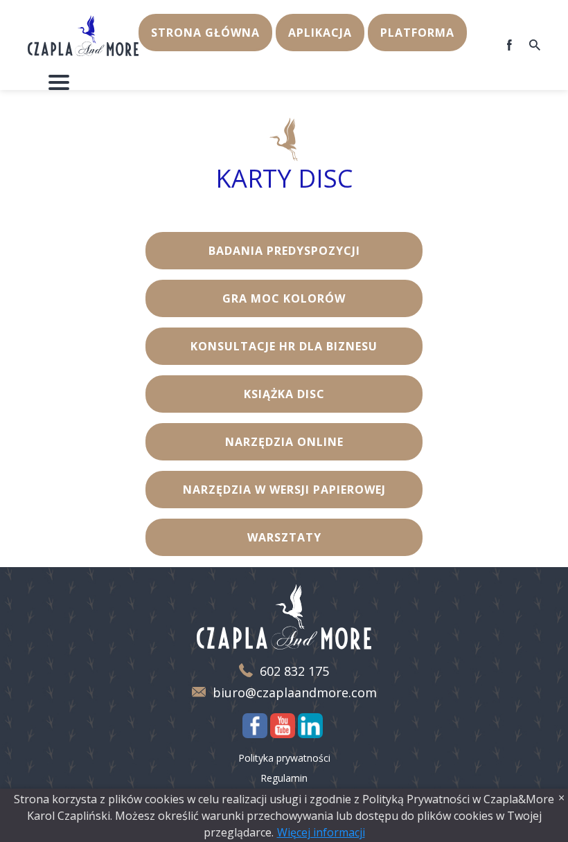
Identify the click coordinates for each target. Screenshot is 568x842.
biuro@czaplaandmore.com (295, 692)
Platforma (417, 32)
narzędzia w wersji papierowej (284, 489)
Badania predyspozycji (284, 250)
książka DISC (284, 394)
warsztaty (284, 537)
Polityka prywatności (284, 757)
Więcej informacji (321, 832)
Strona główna (205, 32)
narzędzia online (284, 441)
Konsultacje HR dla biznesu (284, 346)
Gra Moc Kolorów (284, 298)
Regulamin (284, 778)
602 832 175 (294, 671)
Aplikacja (320, 32)
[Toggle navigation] (58, 82)
